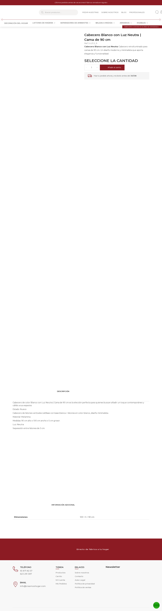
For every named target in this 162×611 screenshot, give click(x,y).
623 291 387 (26, 574)
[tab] (81, 438)
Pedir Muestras (90, 12)
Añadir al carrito (114, 67)
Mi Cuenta (60, 580)
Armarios (125, 23)
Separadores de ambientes (74, 23)
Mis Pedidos (61, 584)
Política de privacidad (85, 584)
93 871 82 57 (26, 571)
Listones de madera (42, 23)
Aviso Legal (80, 580)
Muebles (141, 23)
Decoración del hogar (16, 23)
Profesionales (137, 12)
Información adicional (63, 505)
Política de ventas (83, 587)
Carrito (59, 576)
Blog (123, 12)
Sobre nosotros (109, 12)
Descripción (63, 391)
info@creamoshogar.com (33, 586)
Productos (60, 572)
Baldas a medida (104, 23)
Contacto (79, 576)
